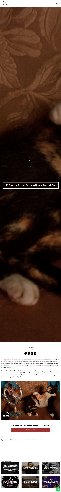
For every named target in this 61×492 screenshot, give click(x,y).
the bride (35, 440)
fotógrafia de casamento (38, 360)
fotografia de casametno (16, 440)
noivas (40, 440)
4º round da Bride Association (8, 362)
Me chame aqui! (31, 429)
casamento (28, 440)
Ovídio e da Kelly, (33, 366)
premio (6, 440)
